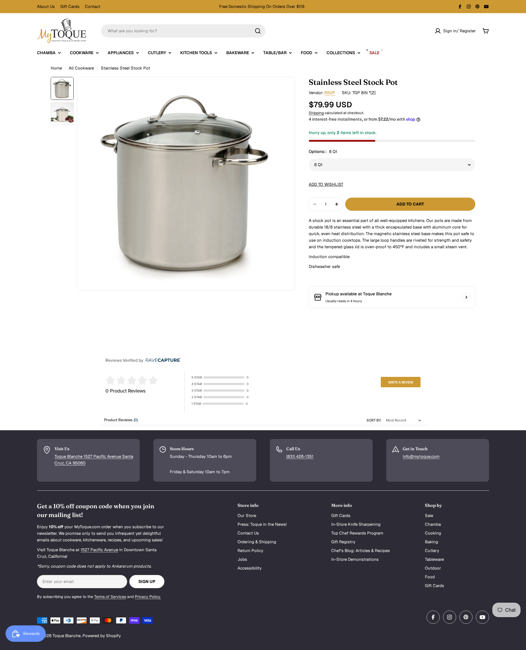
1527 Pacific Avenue (99, 549)
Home (56, 68)
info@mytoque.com (421, 456)
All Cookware (81, 68)
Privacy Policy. (148, 596)
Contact (92, 6)
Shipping (316, 112)
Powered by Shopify (101, 635)
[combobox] (183, 30)
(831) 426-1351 (299, 456)
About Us (46, 6)
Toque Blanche (67, 635)
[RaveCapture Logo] (161, 360)
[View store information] (466, 297)
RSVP (329, 92)
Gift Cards (69, 6)
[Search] (258, 31)
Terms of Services (110, 596)
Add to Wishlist (326, 184)
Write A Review (400, 382)
